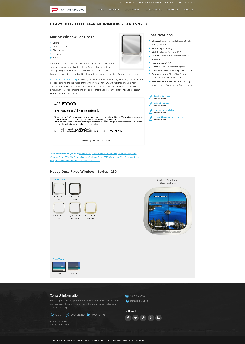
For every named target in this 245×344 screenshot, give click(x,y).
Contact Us (191, 2)
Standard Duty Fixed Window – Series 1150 (98, 153)
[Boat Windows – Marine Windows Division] (68, 12)
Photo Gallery (144, 2)
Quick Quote (137, 295)
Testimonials (130, 2)
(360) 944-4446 (78, 315)
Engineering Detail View (164, 111)
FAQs (120, 2)
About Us (180, 2)
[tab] (59, 191)
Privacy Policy (139, 340)
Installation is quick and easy (63, 79)
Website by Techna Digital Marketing (115, 340)
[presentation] (59, 191)
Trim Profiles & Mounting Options (168, 118)
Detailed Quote (138, 300)
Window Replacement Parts (163, 2)
